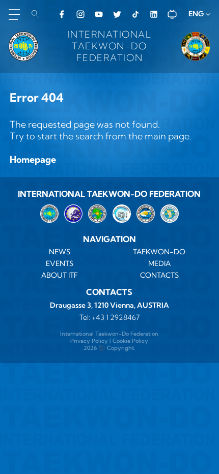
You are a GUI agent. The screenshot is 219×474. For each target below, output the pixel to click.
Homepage (33, 159)
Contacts (159, 275)
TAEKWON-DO (159, 252)
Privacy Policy (89, 340)
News (59, 252)
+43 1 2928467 (116, 317)
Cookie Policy (130, 340)
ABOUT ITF (59, 275)
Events (59, 263)
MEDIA (159, 263)
